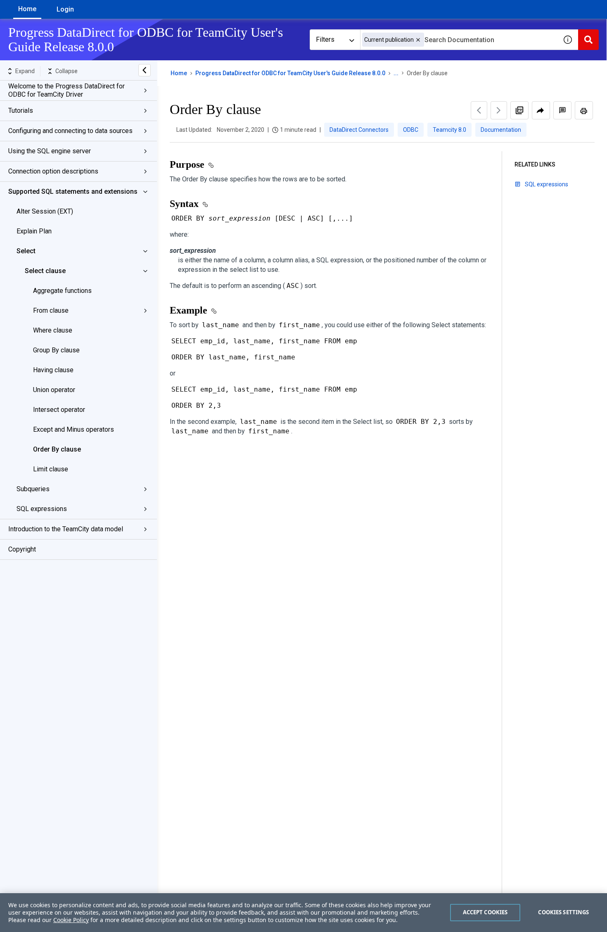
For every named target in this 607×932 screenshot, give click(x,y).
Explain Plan (34, 231)
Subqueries (33, 489)
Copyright (22, 549)
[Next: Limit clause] (498, 110)
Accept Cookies (485, 912)
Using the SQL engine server (49, 151)
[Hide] (144, 70)
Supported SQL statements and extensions (73, 191)
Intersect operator (59, 410)
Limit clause (50, 469)
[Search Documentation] (588, 39)
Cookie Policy (71, 920)
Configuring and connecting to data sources (70, 131)
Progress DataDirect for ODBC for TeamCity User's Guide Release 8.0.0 (290, 73)
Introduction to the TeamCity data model (65, 529)
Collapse (66, 71)
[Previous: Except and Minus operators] (479, 110)
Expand (25, 71)
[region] (303, 912)
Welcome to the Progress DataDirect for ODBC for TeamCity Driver (66, 90)
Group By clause (56, 350)
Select (26, 251)
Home (27, 9)
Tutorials (20, 110)
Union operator (54, 390)
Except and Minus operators (73, 429)
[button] (418, 40)
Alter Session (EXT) (45, 211)
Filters (325, 39)
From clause (51, 310)
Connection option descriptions (53, 171)
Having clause (53, 370)
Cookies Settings (563, 912)
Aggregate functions (62, 291)
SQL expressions (42, 509)
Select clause (45, 271)
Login (65, 9)
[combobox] (458, 39)
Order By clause (57, 449)
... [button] (396, 73)
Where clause (52, 330)
